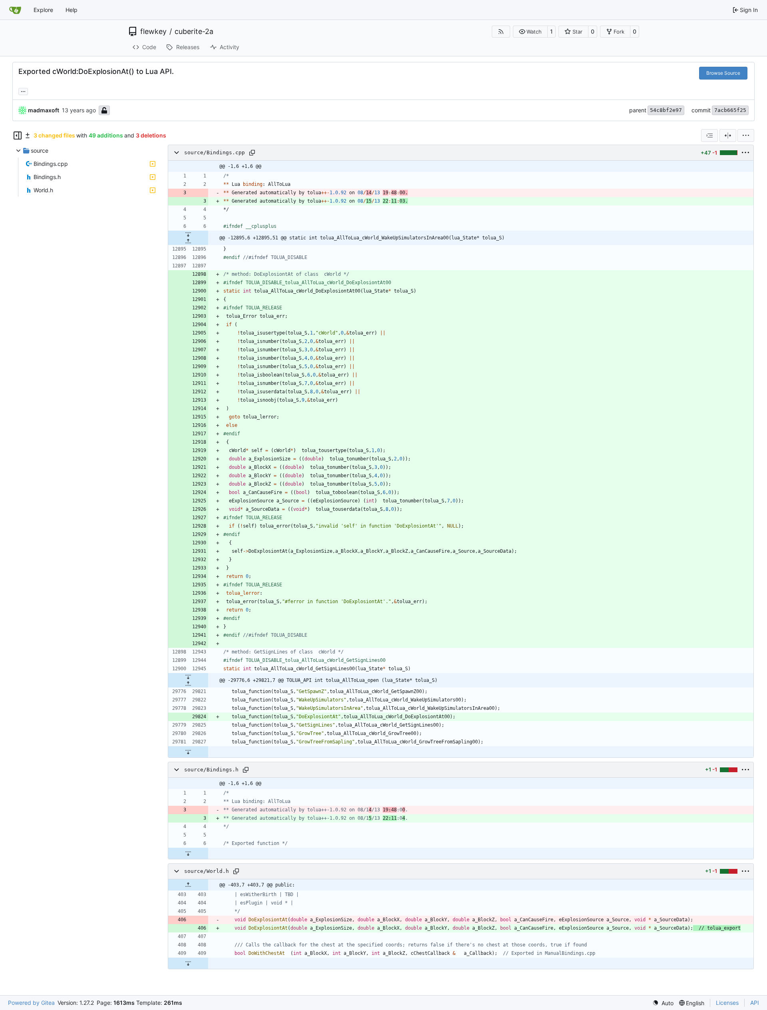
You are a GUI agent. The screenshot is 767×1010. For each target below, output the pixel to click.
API (754, 1002)
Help (71, 9)
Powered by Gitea (31, 1002)
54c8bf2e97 (666, 110)
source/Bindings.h (211, 770)
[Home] (15, 10)
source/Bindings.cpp (214, 152)
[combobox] (709, 135)
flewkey (153, 32)
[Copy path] (252, 152)
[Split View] (727, 135)
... (23, 90)
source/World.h (206, 871)
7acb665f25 (730, 110)
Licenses (727, 1002)
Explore (43, 9)
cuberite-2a (194, 32)
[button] (530, 32)
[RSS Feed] (501, 32)
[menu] (745, 135)
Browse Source (723, 73)
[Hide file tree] (18, 135)
